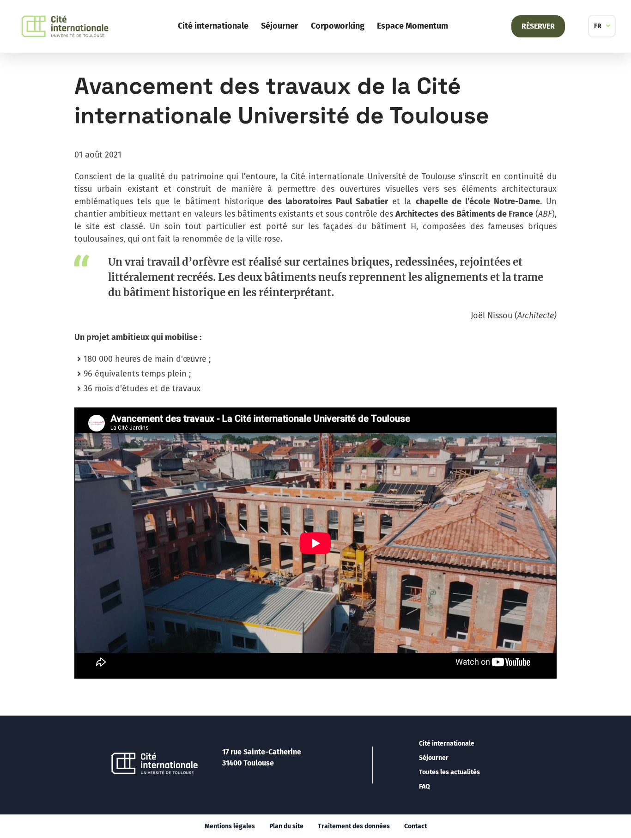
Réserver (538, 26)
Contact (415, 826)
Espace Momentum (412, 26)
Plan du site (286, 826)
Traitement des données (354, 826)
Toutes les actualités (449, 772)
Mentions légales (230, 826)
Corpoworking (337, 26)
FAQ (424, 786)
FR (597, 26)
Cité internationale (213, 26)
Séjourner (279, 26)
